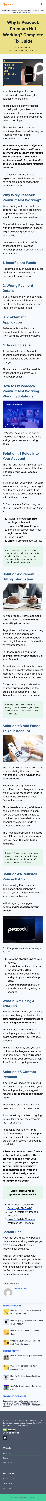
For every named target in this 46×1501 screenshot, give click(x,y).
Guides (5, 1458)
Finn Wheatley (22, 47)
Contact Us (7, 1463)
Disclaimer (7, 1488)
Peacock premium (28, 209)
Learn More (30, 12)
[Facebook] (5, 1438)
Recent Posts (14, 1283)
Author (6, 1283)
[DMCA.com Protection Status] (23, 1430)
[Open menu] (41, 4)
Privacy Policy (8, 1483)
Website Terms (8, 1478)
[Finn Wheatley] (8, 1292)
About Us (6, 1453)
